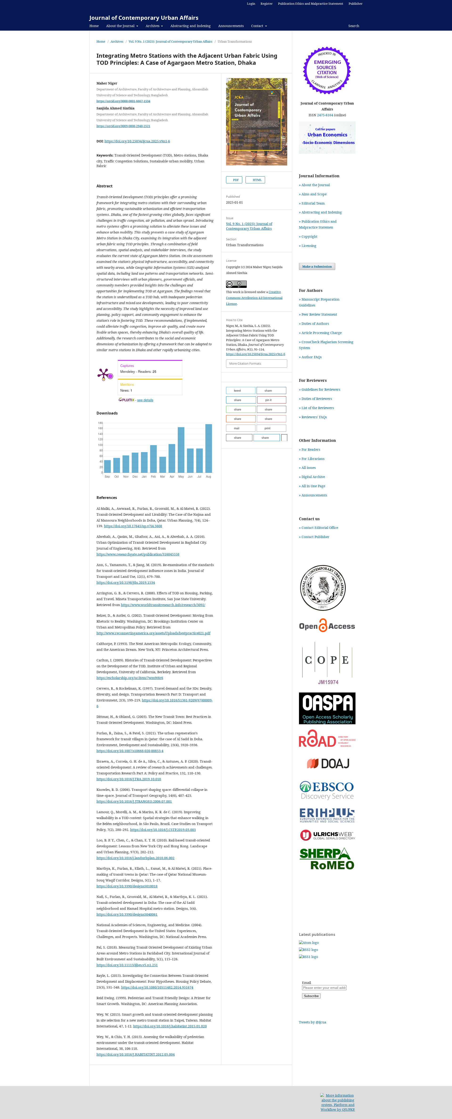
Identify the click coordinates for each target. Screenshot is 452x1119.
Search (353, 26)
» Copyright (308, 236)
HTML (257, 180)
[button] (240, 390)
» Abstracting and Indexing (320, 212)
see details (145, 400)
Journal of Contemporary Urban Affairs (143, 17)
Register (267, 3)
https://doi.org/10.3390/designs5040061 (127, 914)
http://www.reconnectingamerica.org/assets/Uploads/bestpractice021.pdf (153, 633)
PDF (235, 180)
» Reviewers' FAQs (313, 417)
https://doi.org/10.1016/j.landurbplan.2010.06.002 (135, 858)
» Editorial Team (312, 203)
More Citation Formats (245, 363)
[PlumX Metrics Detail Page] (103, 374)
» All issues (308, 467)
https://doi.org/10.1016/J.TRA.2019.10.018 (129, 779)
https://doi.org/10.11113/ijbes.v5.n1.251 (127, 965)
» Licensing (307, 245)
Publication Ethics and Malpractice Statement (310, 3)
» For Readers (309, 449)
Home (94, 26)
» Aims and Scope (313, 194)
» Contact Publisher (314, 537)
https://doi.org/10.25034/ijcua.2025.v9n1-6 (137, 141)
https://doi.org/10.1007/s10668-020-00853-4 (130, 751)
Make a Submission (317, 266)
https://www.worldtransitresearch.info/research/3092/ (163, 605)
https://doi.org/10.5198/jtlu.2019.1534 (126, 582)
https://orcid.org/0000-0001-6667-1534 (123, 101)
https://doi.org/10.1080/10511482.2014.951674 (157, 987)
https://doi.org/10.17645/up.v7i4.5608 (133, 526)
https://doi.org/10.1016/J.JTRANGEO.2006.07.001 (134, 801)
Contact (257, 26)
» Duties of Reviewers (315, 398)
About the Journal (120, 26)
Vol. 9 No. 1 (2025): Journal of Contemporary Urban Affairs (170, 41)
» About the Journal (314, 185)
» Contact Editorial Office (318, 527)
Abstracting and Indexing (190, 26)
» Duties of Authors (314, 323)
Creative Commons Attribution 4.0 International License (254, 298)
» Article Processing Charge (320, 332)
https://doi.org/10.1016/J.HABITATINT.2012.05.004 (136, 1054)
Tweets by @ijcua (312, 1022)
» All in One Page (312, 486)
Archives (153, 26)
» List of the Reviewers (316, 408)
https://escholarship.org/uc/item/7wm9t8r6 (130, 678)
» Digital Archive (312, 477)
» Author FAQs (310, 357)
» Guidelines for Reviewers (319, 389)
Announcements (231, 26)
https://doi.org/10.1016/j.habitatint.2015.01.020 (170, 1026)
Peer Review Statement (319, 314)
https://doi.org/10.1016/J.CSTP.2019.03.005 (163, 829)
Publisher (356, 3)
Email (306, 982)
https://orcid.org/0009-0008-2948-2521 (123, 126)
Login (251, 3)
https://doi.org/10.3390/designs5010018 (127, 886)
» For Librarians (311, 458)
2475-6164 (325, 115)
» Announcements (313, 495)
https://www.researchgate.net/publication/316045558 (138, 554)
